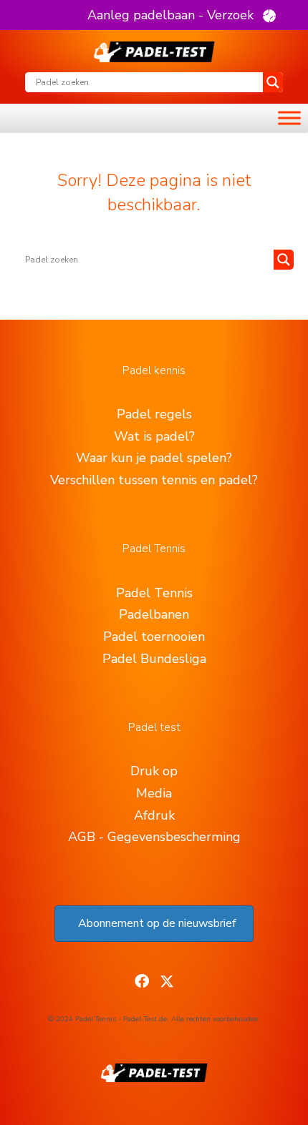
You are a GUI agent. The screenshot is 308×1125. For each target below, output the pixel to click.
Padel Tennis (154, 592)
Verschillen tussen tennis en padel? (154, 479)
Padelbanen (154, 614)
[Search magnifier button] (273, 82)
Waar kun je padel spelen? (154, 457)
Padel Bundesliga (154, 658)
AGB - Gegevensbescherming (154, 836)
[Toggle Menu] (289, 118)
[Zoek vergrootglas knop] (284, 260)
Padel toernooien (154, 636)
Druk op (154, 771)
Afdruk (154, 815)
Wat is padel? (154, 436)
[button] (181, 15)
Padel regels (154, 414)
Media (154, 793)
